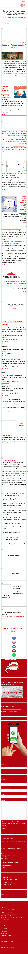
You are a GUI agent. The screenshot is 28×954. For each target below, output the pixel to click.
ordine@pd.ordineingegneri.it (11, 914)
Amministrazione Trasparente (7, 947)
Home (3, 17)
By (7, 23)
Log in (2, 894)
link (17, 404)
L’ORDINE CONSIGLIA (8, 884)
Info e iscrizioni (5, 341)
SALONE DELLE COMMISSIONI (10, 711)
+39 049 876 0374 (7, 912)
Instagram (5, 931)
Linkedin (5, 930)
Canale (4, 935)
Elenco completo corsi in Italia (8, 855)
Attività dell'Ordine (10, 17)
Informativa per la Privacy (7, 941)
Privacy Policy (17, 821)
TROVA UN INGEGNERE (8, 838)
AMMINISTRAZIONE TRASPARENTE (11, 862)
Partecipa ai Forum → (6, 597)
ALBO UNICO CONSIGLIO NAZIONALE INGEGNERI (14, 841)
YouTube (5, 933)
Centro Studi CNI (5, 858)
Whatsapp (8, 935)
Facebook (5, 928)
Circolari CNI (4, 856)
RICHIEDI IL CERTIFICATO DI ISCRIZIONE (12, 709)
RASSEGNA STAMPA (7, 882)
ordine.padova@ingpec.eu (9, 915)
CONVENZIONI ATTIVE (8, 877)
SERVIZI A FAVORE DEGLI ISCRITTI (10, 879)
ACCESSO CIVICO (7, 865)
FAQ (4, 867)
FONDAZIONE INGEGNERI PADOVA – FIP (11, 848)
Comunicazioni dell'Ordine (20, 17)
